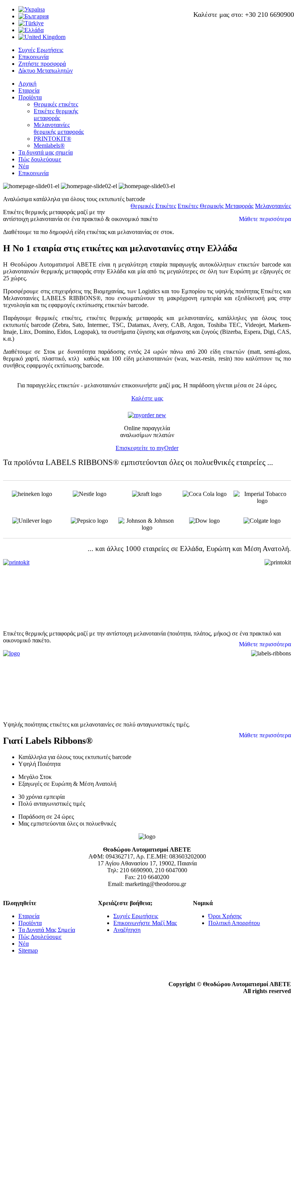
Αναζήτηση (126, 930)
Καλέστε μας (147, 398)
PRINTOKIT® (52, 138)
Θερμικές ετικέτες (56, 104)
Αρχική (27, 83)
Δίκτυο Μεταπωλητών (45, 70)
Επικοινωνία (33, 57)
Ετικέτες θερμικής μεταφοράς (56, 114)
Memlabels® (49, 145)
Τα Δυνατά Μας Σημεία (46, 930)
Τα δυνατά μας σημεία (45, 152)
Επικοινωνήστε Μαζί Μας (145, 923)
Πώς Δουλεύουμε (40, 936)
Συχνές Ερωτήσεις (40, 50)
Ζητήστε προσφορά (42, 63)
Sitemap (28, 950)
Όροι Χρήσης (225, 916)
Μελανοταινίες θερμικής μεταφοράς (59, 128)
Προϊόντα (30, 97)
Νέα (23, 166)
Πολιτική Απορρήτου (234, 923)
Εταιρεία (28, 90)
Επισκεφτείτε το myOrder (147, 448)
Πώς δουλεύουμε (39, 159)
